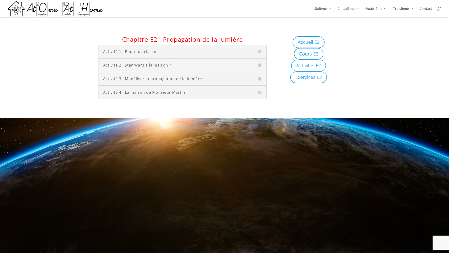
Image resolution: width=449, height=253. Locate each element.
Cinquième (346, 9)
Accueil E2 (308, 42)
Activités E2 (308, 65)
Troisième (401, 9)
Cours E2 (308, 54)
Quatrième (373, 9)
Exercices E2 (308, 77)
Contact (426, 9)
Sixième (320, 9)
